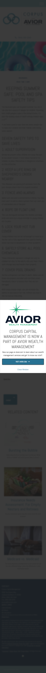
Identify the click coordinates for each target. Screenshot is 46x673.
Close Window (23, 369)
